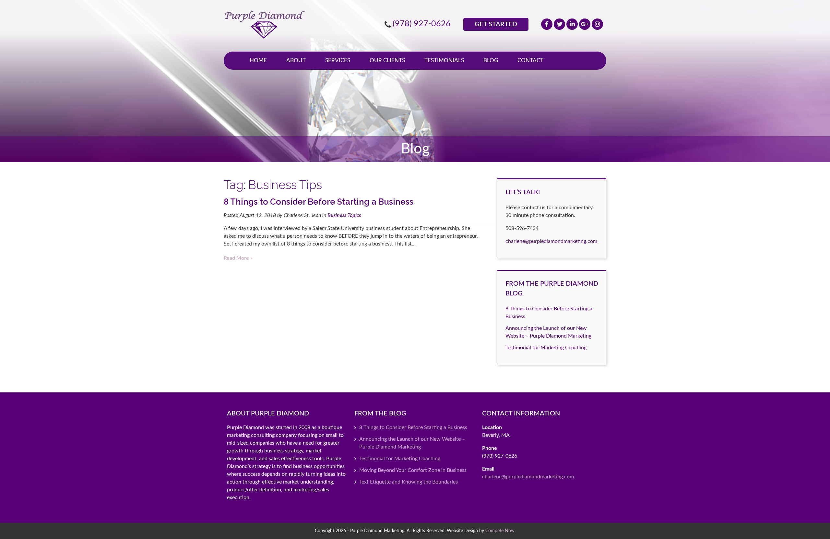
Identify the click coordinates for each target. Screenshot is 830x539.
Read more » (238, 258)
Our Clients (387, 60)
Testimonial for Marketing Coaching (546, 347)
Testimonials (444, 60)
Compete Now (500, 530)
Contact (530, 60)
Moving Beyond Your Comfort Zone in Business (413, 470)
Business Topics (344, 215)
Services (337, 60)
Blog (490, 60)
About (296, 60)
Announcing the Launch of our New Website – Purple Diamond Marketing (412, 443)
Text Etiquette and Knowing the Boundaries (408, 482)
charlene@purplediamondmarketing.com (551, 241)
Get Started (496, 24)
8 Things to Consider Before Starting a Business (318, 202)
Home (258, 60)
